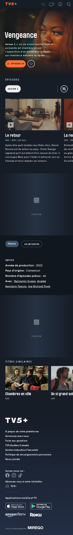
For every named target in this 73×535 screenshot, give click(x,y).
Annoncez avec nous (17, 436)
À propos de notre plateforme (22, 431)
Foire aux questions (16, 440)
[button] (43, 4)
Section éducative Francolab (21, 449)
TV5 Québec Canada (17, 445)
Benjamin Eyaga (25, 281)
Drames (12, 243)
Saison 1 (13, 89)
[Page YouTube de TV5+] (20, 475)
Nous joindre (12, 459)
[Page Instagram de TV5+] (14, 475)
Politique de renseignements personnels (28, 454)
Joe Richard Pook (39, 286)
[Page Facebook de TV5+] (7, 475)
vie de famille (31, 244)
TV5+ (13, 486)
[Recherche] (68, 4)
